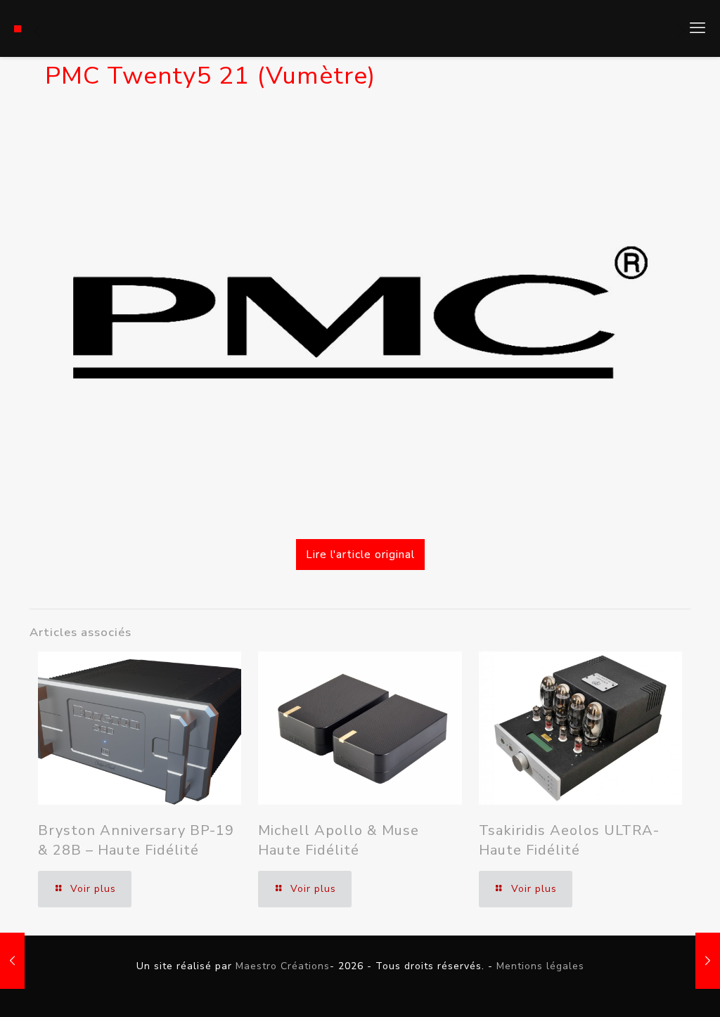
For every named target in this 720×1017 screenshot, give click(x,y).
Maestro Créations (283, 966)
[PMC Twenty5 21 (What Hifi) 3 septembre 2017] (12, 961)
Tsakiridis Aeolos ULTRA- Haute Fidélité (569, 840)
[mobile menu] (697, 28)
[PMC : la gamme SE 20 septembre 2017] (707, 961)
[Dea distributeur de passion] (17, 28)
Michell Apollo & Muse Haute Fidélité (338, 840)
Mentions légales (540, 966)
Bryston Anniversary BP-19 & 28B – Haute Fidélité (136, 840)
